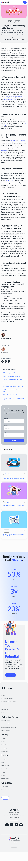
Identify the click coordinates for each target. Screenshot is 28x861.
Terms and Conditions (14, 842)
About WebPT (5, 786)
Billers (3, 741)
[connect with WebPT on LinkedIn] (7, 824)
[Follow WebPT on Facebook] (21, 824)
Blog (2, 762)
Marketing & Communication (8, 701)
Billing (3, 695)
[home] (5, 2)
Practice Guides (5, 765)
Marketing (4, 748)
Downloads (4, 769)
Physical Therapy (5, 720)
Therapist (3, 738)
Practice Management (6, 705)
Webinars (3, 772)
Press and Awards (5, 789)
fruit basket (13, 140)
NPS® (10, 182)
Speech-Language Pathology (8, 727)
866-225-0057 (15, 814)
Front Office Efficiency (7, 698)
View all (5, 546)
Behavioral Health (5, 730)
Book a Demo (10, 675)
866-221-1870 (15, 812)
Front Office (4, 744)
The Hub (3, 759)
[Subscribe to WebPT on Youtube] (16, 824)
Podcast (3, 775)
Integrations (4, 709)
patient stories (9, 180)
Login (5, 797)
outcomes (3, 182)
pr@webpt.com (15, 817)
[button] (25, 2)
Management (4, 751)
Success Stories (5, 778)
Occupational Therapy (6, 724)
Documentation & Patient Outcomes (10, 692)
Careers (3, 793)
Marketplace (4, 712)
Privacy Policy (14, 844)
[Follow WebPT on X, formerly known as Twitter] (11, 824)
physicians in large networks (10, 99)
